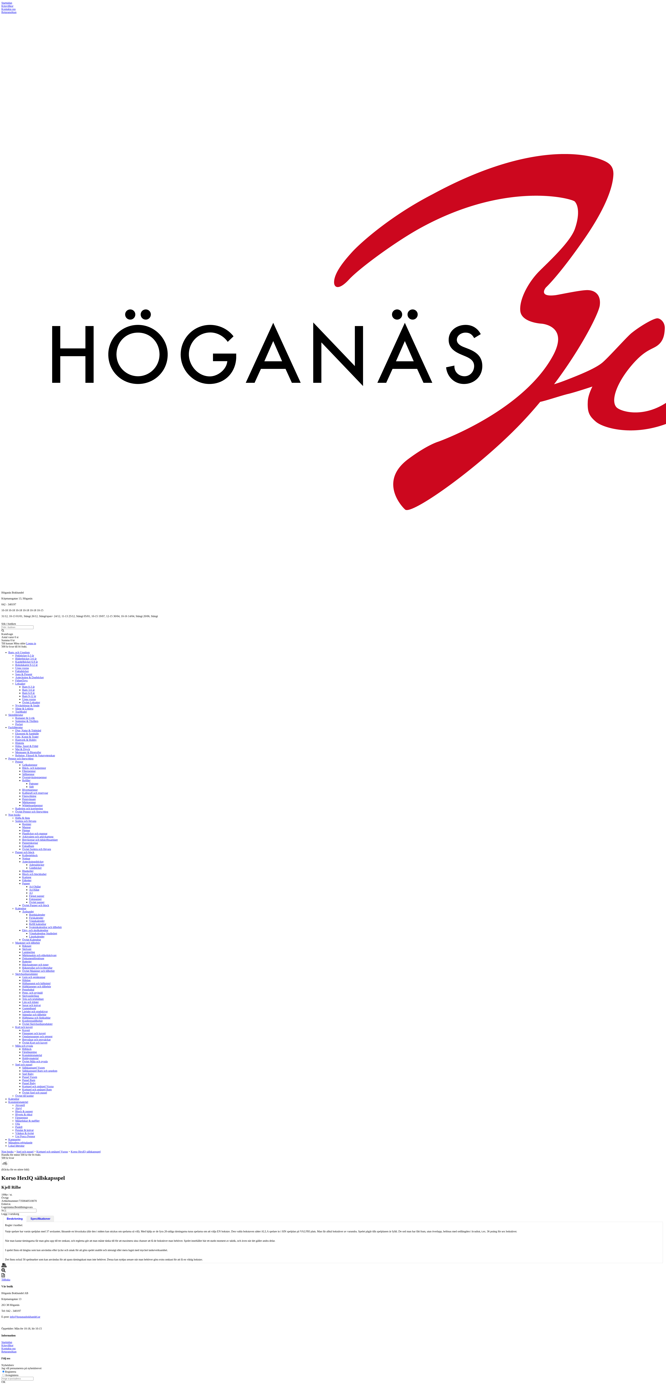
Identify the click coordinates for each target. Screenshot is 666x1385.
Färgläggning (29, 1052)
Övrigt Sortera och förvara (36, 849)
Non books (14, 814)
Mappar (26, 827)
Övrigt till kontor (24, 1095)
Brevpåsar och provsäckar (36, 1039)
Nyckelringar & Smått (27, 705)
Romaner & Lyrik (25, 718)
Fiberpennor (29, 771)
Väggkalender (37, 920)
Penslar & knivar (24, 1130)
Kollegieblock (30, 855)
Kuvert (26, 1030)
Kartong (26, 877)
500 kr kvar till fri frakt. (14, 646)
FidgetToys (21, 680)
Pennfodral (28, 989)
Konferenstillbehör (32, 1020)
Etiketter (26, 880)
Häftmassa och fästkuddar (36, 1017)
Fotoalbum (28, 846)
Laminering (28, 952)
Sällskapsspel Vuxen (33, 1067)
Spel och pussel (23, 1064)
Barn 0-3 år (28, 686)
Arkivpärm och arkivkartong (37, 836)
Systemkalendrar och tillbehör (45, 927)
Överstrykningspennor (34, 777)
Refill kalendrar (37, 924)
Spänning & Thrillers (26, 721)
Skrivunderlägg (30, 995)
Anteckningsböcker (33, 861)
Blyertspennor (30, 789)
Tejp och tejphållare (33, 999)
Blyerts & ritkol (23, 1114)
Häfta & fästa (22, 817)
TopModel (21, 711)
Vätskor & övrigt (24, 1133)
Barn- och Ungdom (19, 652)
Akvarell (20, 1105)
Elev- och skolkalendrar (35, 930)
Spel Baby (28, 1073)
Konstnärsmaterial (32, 1055)
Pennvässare (29, 799)
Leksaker (20, 683)
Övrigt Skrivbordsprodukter (37, 1023)
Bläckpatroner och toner (35, 964)
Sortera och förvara (25, 821)
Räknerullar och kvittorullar (37, 967)
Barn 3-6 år (28, 689)
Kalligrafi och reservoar (35, 792)
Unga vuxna (22, 668)
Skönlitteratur (15, 714)
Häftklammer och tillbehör (36, 986)
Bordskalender (37, 914)
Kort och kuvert (24, 1027)
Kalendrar (20, 908)
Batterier (27, 961)
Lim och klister (30, 1002)
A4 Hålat (34, 889)
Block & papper (24, 1111)
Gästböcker (35, 867)
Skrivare (26, 949)
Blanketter (27, 871)
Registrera (10, 1371)
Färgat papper (36, 895)
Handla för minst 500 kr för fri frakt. (21, 1156)
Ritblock (27, 1048)
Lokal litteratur (16, 1145)
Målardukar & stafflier (27, 1120)
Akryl (18, 1108)
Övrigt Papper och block (35, 905)
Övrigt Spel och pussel (34, 1092)
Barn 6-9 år (28, 693)
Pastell (18, 1127)
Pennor (19, 761)
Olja (17, 1123)
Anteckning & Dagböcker (29, 677)
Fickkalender (36, 917)
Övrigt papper (36, 902)
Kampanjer (14, 1139)
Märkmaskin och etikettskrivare (39, 955)
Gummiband (29, 1008)
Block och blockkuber (34, 874)
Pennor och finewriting (20, 758)
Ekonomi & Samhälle (27, 733)
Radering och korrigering (29, 808)
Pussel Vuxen (29, 1077)
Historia (19, 742)
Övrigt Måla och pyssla (35, 1061)
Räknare (26, 945)
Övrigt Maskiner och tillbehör (38, 970)
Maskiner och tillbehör (27, 942)
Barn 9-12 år (29, 696)
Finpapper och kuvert (34, 1033)
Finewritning (29, 796)
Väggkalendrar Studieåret (43, 933)
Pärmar (26, 830)
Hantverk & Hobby (26, 739)
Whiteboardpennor (32, 805)
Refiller (26, 780)
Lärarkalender (36, 936)
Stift (31, 786)
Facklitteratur (15, 727)
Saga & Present (23, 674)
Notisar (26, 858)
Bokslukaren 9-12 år (26, 664)
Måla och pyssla (24, 1045)
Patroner (33, 783)
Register (26, 824)
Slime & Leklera (24, 708)
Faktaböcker (22, 671)
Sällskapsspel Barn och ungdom (39, 1070)
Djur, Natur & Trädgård (28, 730)
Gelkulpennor (29, 764)
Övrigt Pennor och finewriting (31, 811)
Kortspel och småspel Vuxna (38, 1086)
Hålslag (26, 980)
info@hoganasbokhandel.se (25, 1316)
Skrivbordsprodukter (26, 974)
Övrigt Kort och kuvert (34, 1042)
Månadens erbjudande (20, 1142)
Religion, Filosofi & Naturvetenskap (35, 755)
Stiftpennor (28, 774)
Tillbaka (5, 1279)
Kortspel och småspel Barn (37, 1089)
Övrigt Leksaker (31, 702)
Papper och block (24, 852)
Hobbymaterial (30, 1058)
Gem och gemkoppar (33, 977)
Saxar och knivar (31, 1005)
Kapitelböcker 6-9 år (26, 661)
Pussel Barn (28, 1080)
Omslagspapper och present (37, 1036)
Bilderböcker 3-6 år (26, 658)
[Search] (2, 630)
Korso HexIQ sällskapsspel (86, 1151)
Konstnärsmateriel (18, 1102)
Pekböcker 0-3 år (24, 655)
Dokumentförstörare (33, 958)
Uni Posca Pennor (25, 1136)
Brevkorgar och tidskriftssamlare (40, 839)
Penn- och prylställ (32, 992)
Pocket (19, 724)
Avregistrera (11, 1375)
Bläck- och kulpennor (34, 767)
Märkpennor (29, 802)
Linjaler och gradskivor (35, 1011)
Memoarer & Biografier (28, 752)
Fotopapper (35, 899)
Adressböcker (36, 864)
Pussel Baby (29, 1083)
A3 (31, 892)
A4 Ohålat (35, 886)
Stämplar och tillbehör (34, 1014)
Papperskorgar (30, 842)
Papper (26, 883)
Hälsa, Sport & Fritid (26, 746)
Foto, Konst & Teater (27, 736)
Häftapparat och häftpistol (36, 983)
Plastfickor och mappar (34, 833)
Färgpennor (21, 1117)
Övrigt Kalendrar (31, 939)
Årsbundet (28, 911)
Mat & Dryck (22, 749)
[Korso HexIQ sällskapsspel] (4, 1163)
